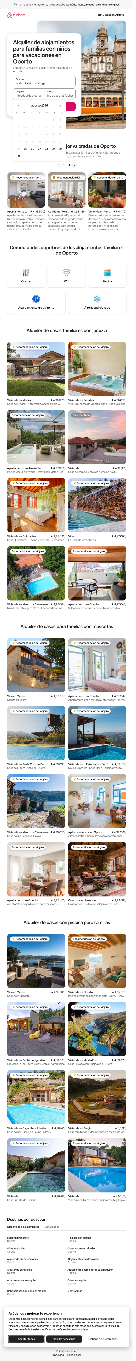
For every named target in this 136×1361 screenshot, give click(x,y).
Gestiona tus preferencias (102, 1339)
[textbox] (28, 95)
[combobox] (44, 83)
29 (53, 148)
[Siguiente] (74, 165)
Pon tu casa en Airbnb (110, 15)
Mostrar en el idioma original (102, 4)
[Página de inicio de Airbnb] (16, 14)
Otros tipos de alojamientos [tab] (23, 1226)
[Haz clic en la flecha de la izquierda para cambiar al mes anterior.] (19, 106)
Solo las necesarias (64, 1339)
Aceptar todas (26, 1339)
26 (32, 148)
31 (19, 156)
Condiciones (74, 1355)
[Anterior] (59, 165)
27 (39, 148)
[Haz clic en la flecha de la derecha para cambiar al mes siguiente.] (60, 106)
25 (25, 148)
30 (60, 148)
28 (46, 148)
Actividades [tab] (52, 1226)
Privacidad (58, 1355)
